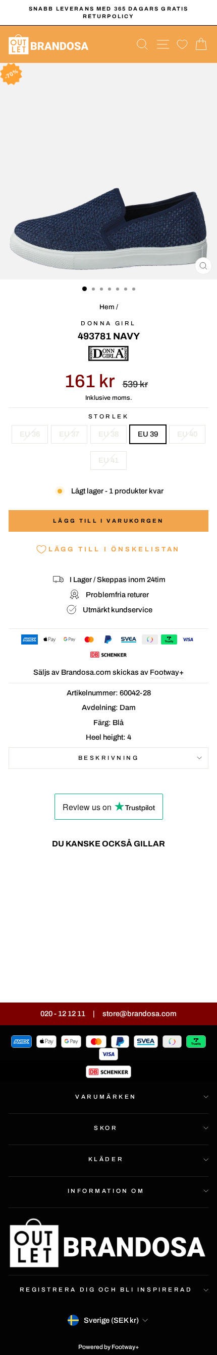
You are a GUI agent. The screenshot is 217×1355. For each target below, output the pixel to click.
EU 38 (108, 434)
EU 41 (108, 460)
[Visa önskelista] (182, 44)
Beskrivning (108, 758)
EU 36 (30, 434)
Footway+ (167, 672)
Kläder (106, 1159)
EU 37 (69, 434)
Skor (106, 1128)
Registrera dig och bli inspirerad (106, 1290)
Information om (106, 1191)
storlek (108, 416)
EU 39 (148, 434)
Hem (107, 307)
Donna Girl (108, 323)
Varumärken (105, 1097)
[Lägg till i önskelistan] (73, 875)
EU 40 (187, 434)
